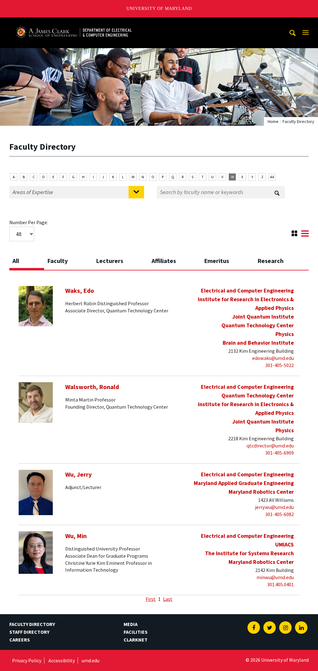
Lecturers (109, 261)
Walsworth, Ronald (92, 387)
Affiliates (164, 261)
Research (270, 261)
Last (167, 599)
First (151, 599)
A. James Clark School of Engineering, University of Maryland (74, 23)
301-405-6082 (279, 514)
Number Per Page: (28, 222)
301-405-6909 (279, 453)
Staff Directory (29, 632)
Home (273, 121)
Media (131, 624)
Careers (19, 640)
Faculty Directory (32, 624)
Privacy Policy (26, 660)
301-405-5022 (279, 365)
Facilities (136, 632)
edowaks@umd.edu (273, 358)
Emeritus (216, 261)
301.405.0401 (280, 584)
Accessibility (61, 660)
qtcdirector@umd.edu (270, 445)
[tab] (26, 258)
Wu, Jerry (78, 474)
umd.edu (90, 660)
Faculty (57, 261)
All (272, 177)
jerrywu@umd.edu (274, 507)
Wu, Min (76, 536)
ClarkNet (136, 640)
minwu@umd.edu (275, 577)
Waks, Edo (79, 291)
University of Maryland (159, 8)
